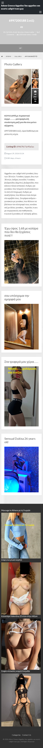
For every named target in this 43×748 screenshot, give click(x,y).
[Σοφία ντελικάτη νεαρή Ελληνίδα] (21, 700)
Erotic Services (18, 32)
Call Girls (9, 32)
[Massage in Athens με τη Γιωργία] (21, 535)
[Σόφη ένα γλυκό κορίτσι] (21, 588)
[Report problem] (20, 48)
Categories (16, 735)
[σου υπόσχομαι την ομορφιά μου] (21, 326)
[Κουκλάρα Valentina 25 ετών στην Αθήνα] (21, 644)
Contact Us (26, 735)
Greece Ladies (29, 32)
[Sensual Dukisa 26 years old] (21, 469)
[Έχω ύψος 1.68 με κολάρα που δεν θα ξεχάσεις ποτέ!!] (21, 261)
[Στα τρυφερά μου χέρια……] (21, 396)
